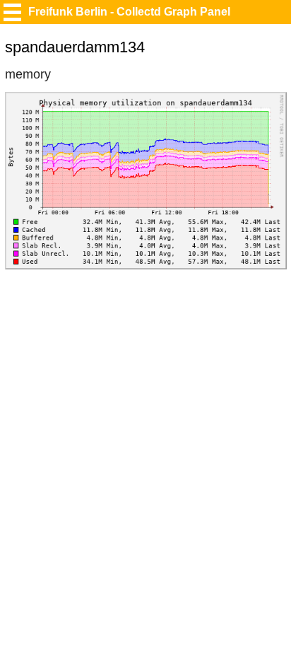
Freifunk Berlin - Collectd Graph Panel (129, 12)
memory (28, 74)
